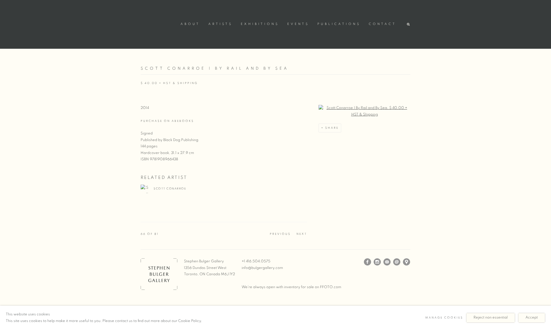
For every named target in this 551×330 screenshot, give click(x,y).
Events (298, 24)
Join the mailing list (387, 262)
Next (301, 234)
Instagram (377, 262)
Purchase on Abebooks (167, 121)
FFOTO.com (330, 287)
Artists (220, 24)
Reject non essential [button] (491, 317)
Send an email (397, 262)
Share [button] (332, 127)
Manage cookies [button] (444, 317)
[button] (408, 24)
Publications (338, 24)
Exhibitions (260, 24)
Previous (280, 234)
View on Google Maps (406, 262)
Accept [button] (531, 317)
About (190, 24)
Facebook (367, 262)
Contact (382, 24)
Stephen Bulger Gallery (158, 23)
